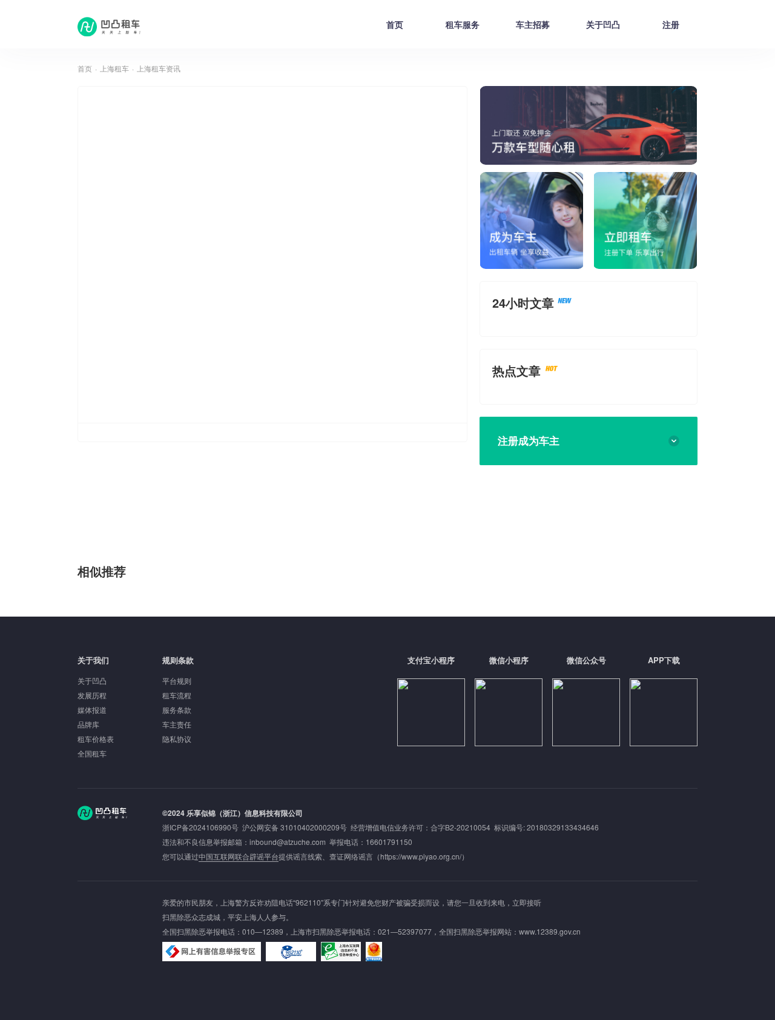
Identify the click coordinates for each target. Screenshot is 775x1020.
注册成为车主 (528, 440)
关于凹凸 (603, 24)
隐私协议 (176, 739)
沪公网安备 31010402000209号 (294, 827)
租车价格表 (96, 739)
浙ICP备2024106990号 (202, 827)
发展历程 (92, 695)
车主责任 (176, 724)
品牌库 (88, 724)
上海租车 (114, 68)
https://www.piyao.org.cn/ (420, 856)
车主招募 (533, 24)
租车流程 (176, 695)
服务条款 (176, 709)
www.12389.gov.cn (550, 931)
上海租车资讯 (158, 68)
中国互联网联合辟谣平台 (239, 856)
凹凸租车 (110, 26)
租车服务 (463, 24)
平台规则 (176, 680)
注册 (670, 24)
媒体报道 (92, 709)
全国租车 (92, 753)
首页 (394, 24)
